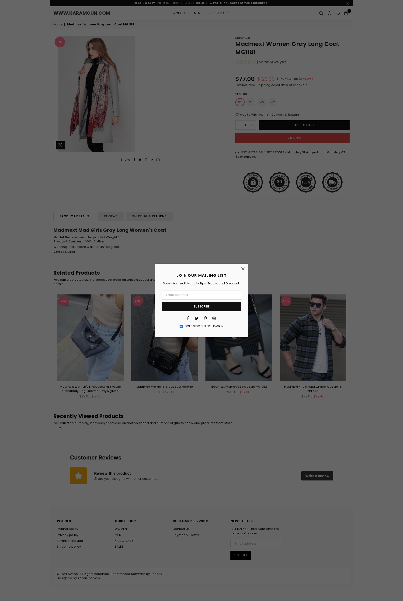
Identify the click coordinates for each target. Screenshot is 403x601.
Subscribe (202, 306)
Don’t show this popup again (204, 326)
